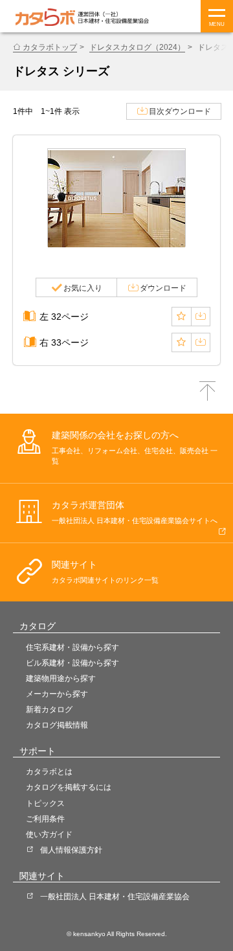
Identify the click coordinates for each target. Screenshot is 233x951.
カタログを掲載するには (68, 787)
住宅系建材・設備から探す (72, 647)
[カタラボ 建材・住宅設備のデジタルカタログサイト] (45, 17)
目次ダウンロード (180, 111)
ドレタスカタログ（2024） (137, 47)
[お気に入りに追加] (181, 316)
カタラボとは (49, 771)
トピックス (45, 803)
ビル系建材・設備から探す (72, 662)
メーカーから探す (57, 694)
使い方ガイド (49, 834)
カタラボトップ (50, 47)
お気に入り (82, 288)
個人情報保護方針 (71, 850)
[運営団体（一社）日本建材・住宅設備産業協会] (113, 17)
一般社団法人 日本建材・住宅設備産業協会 (115, 896)
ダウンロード (163, 288)
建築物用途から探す (61, 678)
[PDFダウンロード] (200, 316)
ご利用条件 (45, 818)
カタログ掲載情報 (57, 725)
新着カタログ (49, 709)
